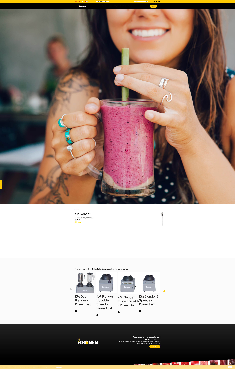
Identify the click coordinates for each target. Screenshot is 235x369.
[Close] (233, 367)
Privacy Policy (59, 367)
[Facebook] (156, 1)
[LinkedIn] (158, 1)
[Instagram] (155, 1)
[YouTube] (159, 1)
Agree (230, 367)
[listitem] (85, 294)
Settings (224, 367)
